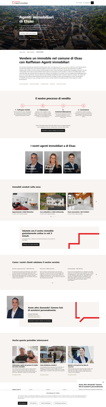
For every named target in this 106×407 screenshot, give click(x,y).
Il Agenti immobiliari (34, 83)
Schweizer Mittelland (65, 67)
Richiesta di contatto (61, 83)
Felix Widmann (69, 167)
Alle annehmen (22, 403)
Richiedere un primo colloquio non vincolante (53, 130)
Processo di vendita (23, 83)
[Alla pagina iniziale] (20, 2)
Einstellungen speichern (60, 403)
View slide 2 (52, 216)
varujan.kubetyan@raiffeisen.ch (34, 317)
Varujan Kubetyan (31, 167)
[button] (92, 2)
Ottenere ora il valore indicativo (30, 244)
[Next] (96, 201)
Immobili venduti (44, 83)
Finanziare (48, 389)
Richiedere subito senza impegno (28, 33)
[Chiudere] (103, 382)
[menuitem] (79, 2)
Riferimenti (52, 83)
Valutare (30, 389)
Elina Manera (49, 167)
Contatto (64, 389)
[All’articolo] (25, 354)
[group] (23, 39)
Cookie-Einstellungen (46, 403)
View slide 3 (53, 216)
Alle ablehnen (33, 403)
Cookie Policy (64, 397)
